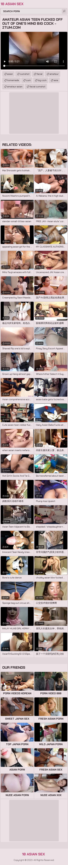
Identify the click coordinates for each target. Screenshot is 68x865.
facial (39, 73)
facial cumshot (37, 86)
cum (28, 80)
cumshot (25, 73)
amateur (54, 73)
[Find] (64, 11)
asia (56, 80)
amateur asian (14, 86)
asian (10, 73)
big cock (42, 80)
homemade (13, 80)
